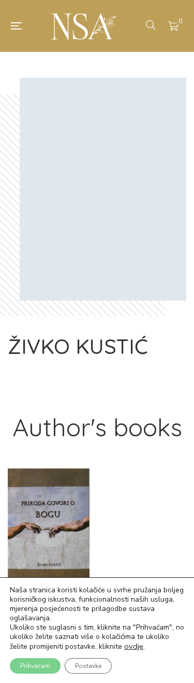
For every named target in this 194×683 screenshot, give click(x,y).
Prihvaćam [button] (35, 666)
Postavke (88, 666)
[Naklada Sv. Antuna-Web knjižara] (83, 26)
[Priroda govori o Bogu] (48, 525)
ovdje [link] (133, 646)
